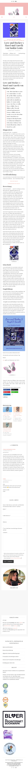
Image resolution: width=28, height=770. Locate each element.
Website (5, 522)
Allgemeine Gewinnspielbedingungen (11, 653)
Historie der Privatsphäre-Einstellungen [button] (12, 659)
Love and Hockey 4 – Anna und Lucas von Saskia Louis (17, 414)
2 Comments (17, 50)
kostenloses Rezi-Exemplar (16, 40)
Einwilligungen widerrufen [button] (9, 662)
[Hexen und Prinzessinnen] (14, 9)
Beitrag (15, 625)
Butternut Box (7, 625)
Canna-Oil (15, 628)
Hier (4, 360)
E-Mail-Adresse (7, 515)
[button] (6, 390)
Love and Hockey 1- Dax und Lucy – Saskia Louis (7, 414)
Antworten (5, 452)
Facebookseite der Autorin (14, 183)
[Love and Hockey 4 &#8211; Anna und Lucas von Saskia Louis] (17, 409)
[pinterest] (15, 1)
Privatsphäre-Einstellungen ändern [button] (11, 656)
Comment (5, 532)
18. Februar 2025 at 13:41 (7, 450)
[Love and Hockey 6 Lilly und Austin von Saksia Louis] (7, 425)
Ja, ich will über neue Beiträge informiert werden (12, 529)
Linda (4, 478)
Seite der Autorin (14, 181)
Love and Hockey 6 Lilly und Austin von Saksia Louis (7, 430)
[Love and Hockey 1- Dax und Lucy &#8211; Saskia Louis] (7, 409)
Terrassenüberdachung (9, 449)
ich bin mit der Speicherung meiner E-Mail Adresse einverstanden (14, 599)
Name (4, 509)
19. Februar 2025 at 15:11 (7, 480)
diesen (20, 622)
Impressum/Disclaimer (8, 647)
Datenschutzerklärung (16, 558)
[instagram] (13, 1)
